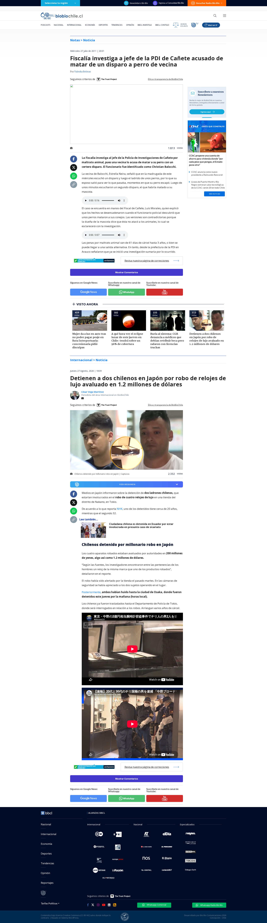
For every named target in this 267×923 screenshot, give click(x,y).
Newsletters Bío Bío (139, 3)
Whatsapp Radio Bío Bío (211, 905)
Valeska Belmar (82, 72)
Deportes (103, 25)
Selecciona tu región (56, 3)
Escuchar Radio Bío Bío (208, 3)
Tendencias (116, 25)
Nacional (58, 25)
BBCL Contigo (162, 25)
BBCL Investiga (145, 25)
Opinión (130, 25)
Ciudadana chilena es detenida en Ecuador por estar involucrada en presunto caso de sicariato (141, 525)
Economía (90, 25)
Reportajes (47, 883)
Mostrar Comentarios (126, 272)
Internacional (74, 25)
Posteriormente (91, 592)
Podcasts (45, 25)
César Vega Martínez (92, 391)
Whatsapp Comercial (156, 904)
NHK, (120, 509)
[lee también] (94, 530)
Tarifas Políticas (49, 903)
